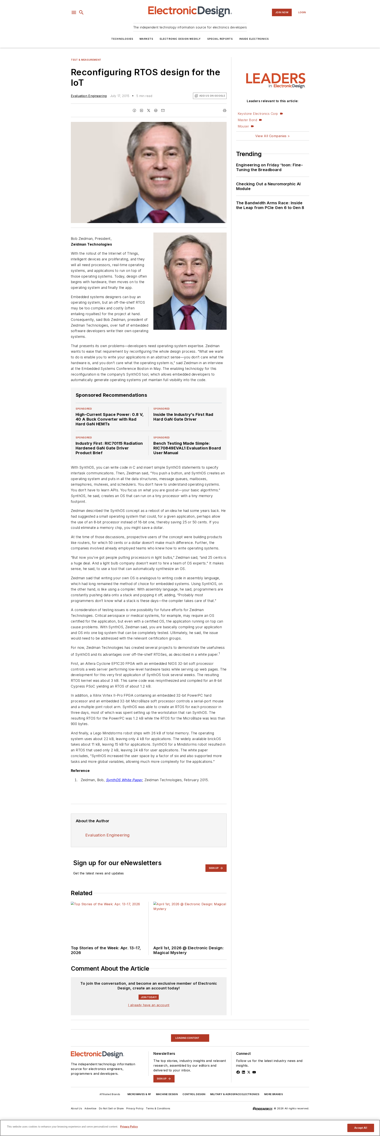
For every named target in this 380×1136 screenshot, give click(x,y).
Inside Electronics (254, 38)
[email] (163, 110)
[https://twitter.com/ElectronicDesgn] (249, 1099)
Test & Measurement (86, 59)
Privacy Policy (129, 1126)
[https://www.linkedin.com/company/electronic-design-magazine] (243, 1099)
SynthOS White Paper (124, 780)
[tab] (82, 981)
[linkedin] (141, 110)
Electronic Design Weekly (180, 38)
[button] (74, 12)
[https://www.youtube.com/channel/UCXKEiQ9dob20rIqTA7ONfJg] (254, 1099)
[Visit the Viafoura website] (216, 1000)
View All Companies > (272, 136)
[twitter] (149, 110)
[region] (149, 990)
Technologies (122, 38)
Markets (146, 38)
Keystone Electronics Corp (258, 114)
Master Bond (247, 120)
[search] (81, 12)
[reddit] (156, 110)
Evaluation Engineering (89, 96)
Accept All (360, 1127)
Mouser (243, 126)
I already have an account (148, 1032)
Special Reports (220, 38)
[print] (225, 110)
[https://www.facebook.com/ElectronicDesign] (238, 1099)
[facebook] (134, 110)
